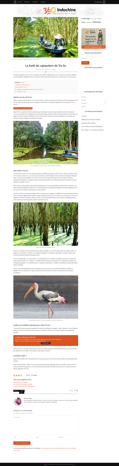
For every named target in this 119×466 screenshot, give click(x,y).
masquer (22, 82)
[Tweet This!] (77, 391)
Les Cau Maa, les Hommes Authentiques (92, 126)
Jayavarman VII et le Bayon (88, 123)
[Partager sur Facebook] (75, 391)
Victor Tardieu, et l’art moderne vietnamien (92, 130)
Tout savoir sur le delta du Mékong (23, 108)
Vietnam (20, 59)
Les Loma (83, 116)
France (99, 18)
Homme (83, 106)
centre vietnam (94, 18)
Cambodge (85, 18)
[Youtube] (101, 2)
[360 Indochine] (59, 10)
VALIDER (85, 62)
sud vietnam (89, 22)
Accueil (15, 59)
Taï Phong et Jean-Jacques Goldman (90, 119)
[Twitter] (97, 2)
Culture (83, 103)
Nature (21, 392)
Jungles (22, 390)
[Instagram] (99, 2)
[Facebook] (95, 2)
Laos (83, 22)
